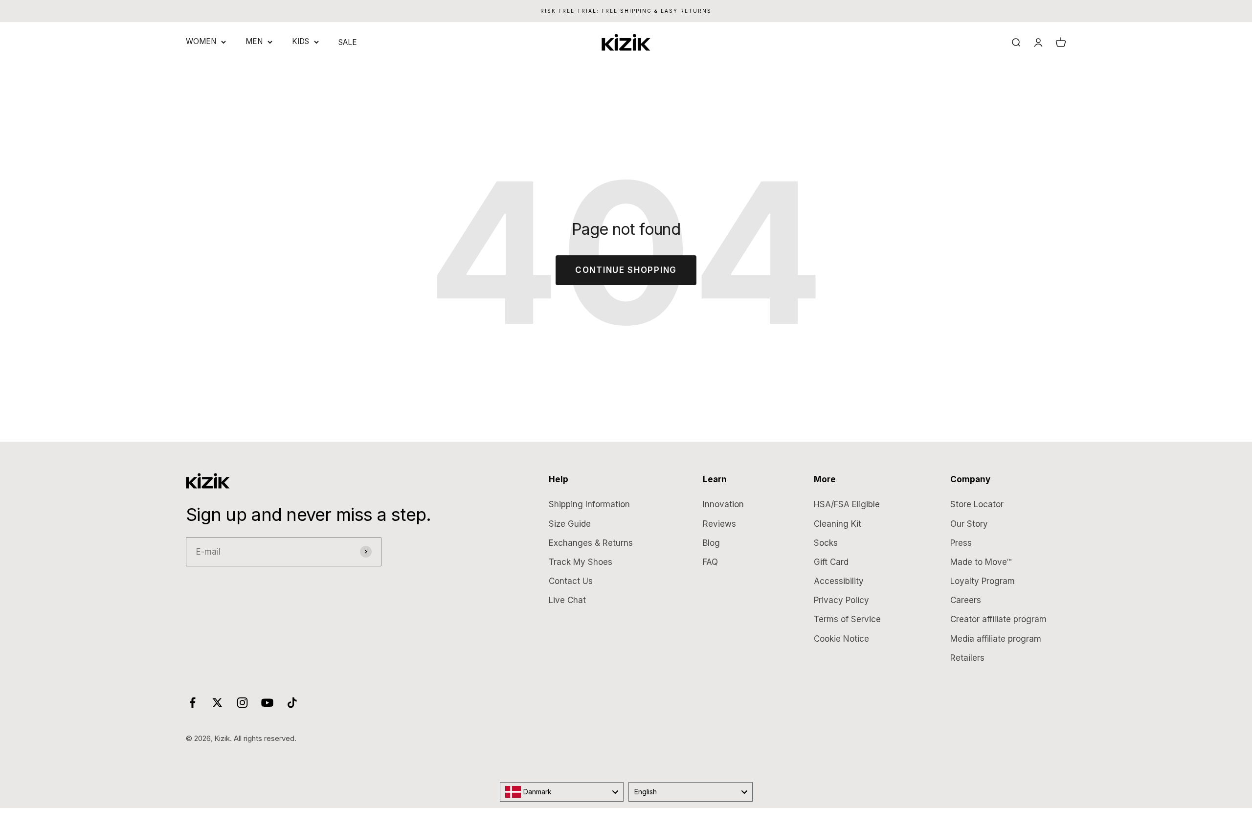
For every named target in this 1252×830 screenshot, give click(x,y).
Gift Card (831, 562)
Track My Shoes (580, 562)
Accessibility (839, 581)
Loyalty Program (982, 581)
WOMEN (201, 41)
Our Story (969, 524)
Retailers (967, 658)
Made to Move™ (980, 562)
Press (961, 543)
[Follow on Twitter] (217, 702)
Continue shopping (626, 270)
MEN (254, 41)
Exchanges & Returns (591, 543)
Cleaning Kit (837, 524)
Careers (965, 600)
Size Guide (570, 524)
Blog (711, 543)
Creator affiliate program (998, 619)
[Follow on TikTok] (292, 702)
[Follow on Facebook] (192, 702)
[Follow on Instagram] (242, 702)
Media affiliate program (995, 639)
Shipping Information (589, 504)
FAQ (710, 562)
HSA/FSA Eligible (847, 504)
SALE (347, 42)
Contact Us (571, 581)
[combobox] (562, 792)
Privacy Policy (841, 600)
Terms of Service (847, 619)
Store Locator (977, 504)
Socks (826, 543)
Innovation (723, 504)
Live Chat (567, 600)
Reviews (719, 524)
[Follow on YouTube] (267, 702)
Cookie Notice (841, 639)
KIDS (300, 41)
